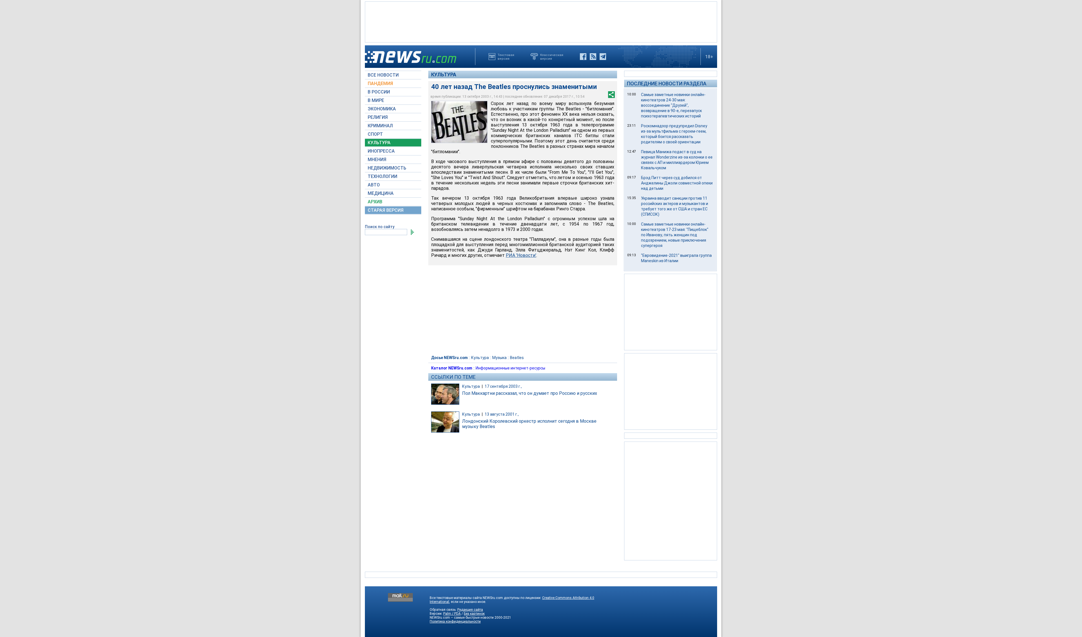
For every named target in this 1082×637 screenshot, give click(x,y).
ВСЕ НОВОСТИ (383, 75)
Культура (443, 74)
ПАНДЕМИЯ (380, 83)
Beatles (517, 357)
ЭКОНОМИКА (382, 109)
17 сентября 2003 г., (503, 386)
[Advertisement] (541, 21)
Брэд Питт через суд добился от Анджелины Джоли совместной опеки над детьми (677, 183)
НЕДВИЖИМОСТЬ (387, 168)
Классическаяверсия (551, 56)
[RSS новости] (593, 56)
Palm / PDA (452, 614)
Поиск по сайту (379, 226)
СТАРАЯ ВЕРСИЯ (385, 210)
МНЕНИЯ (377, 159)
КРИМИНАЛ (380, 125)
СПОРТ (375, 134)
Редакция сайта (470, 610)
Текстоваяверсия (506, 56)
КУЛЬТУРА (379, 142)
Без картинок (474, 614)
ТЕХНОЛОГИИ (382, 176)
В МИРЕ (376, 100)
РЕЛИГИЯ (378, 117)
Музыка (499, 357)
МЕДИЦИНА (381, 193)
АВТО (374, 185)
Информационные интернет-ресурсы (510, 368)
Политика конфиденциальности (455, 621)
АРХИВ (375, 201)
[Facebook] (583, 56)
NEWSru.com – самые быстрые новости (462, 618)
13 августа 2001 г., (502, 414)
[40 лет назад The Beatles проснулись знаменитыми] (459, 122)
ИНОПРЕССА (381, 151)
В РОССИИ (379, 92)
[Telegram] (603, 56)
